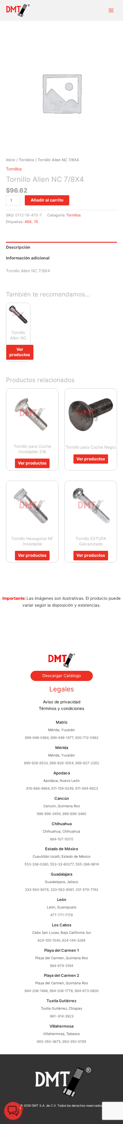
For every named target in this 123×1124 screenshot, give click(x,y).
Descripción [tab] (18, 247)
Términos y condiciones (61, 708)
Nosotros (61, 624)
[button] (13, 1111)
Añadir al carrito (47, 200)
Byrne (61, 631)
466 (28, 221)
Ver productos (19, 352)
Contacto (61, 638)
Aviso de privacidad (61, 701)
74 (36, 221)
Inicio (10, 160)
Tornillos (26, 160)
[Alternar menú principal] (111, 10)
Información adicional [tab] (28, 258)
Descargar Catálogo (61, 675)
